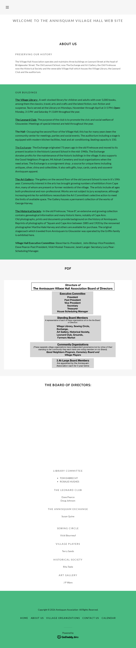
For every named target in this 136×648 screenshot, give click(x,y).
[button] (7, 7)
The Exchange (23, 147)
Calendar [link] (109, 618)
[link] (68, 636)
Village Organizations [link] (63, 618)
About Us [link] (37, 618)
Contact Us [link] (90, 618)
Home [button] (24, 618)
